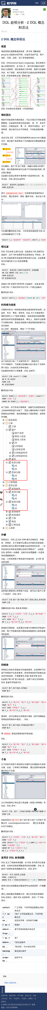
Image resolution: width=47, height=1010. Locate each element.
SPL (10, 998)
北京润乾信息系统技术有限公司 (19, 1004)
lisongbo (15, 9)
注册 (43, 3)
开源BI (24, 998)
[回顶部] (35, 809)
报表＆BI (4, 31)
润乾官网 (4, 995)
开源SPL (17, 998)
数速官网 (12, 995)
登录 (37, 3)
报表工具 (28, 995)
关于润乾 (20, 995)
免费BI (30, 998)
